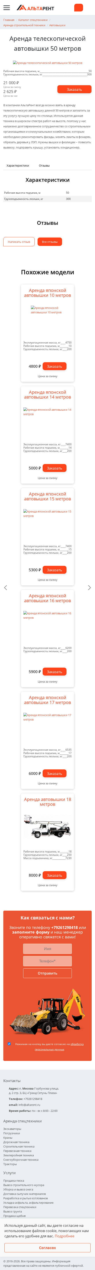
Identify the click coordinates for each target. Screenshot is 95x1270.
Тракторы (10, 1164)
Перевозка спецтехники (19, 1207)
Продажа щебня (14, 1216)
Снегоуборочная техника (20, 1160)
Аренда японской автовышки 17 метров (47, 700)
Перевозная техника (17, 1151)
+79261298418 (65, 927)
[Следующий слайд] (89, 587)
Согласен (47, 1247)
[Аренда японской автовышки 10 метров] (47, 322)
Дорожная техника (16, 1142)
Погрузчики (11, 1133)
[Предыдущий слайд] (5, 587)
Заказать (54, 366)
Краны (7, 1138)
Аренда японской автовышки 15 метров (47, 497)
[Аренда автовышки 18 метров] (47, 831)
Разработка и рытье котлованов (25, 1198)
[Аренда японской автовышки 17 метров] (47, 729)
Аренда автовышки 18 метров (47, 802)
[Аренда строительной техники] (35, 7)
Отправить (47, 973)
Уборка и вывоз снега (18, 1189)
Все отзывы (50, 242)
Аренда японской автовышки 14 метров (47, 395)
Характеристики (18, 165)
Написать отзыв (19, 242)
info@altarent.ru (29, 1105)
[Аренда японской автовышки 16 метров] (47, 627)
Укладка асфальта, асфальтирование (28, 1203)
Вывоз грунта (12, 1211)
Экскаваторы (12, 1129)
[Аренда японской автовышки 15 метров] (47, 525)
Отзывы (44, 165)
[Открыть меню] (6, 8)
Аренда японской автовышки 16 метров (47, 598)
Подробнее (64, 1236)
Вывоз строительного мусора (23, 1185)
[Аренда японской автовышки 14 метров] (47, 423)
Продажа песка (13, 1181)
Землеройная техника (18, 1155)
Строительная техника (18, 1146)
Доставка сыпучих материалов (24, 1194)
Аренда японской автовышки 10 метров (47, 293)
